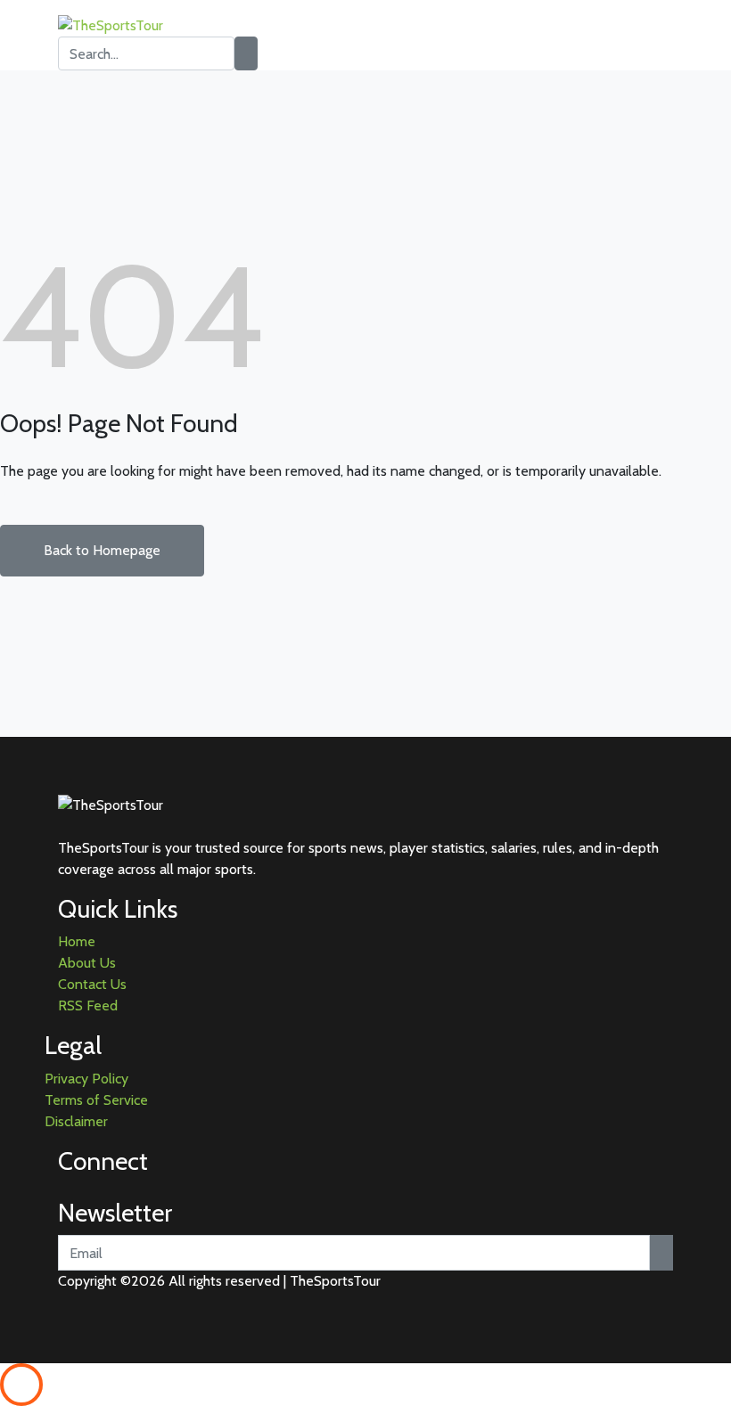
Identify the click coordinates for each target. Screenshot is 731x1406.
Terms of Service (96, 1099)
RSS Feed (88, 1005)
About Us (87, 962)
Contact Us (92, 984)
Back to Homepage (102, 550)
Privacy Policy (86, 1078)
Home (76, 941)
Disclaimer (76, 1121)
